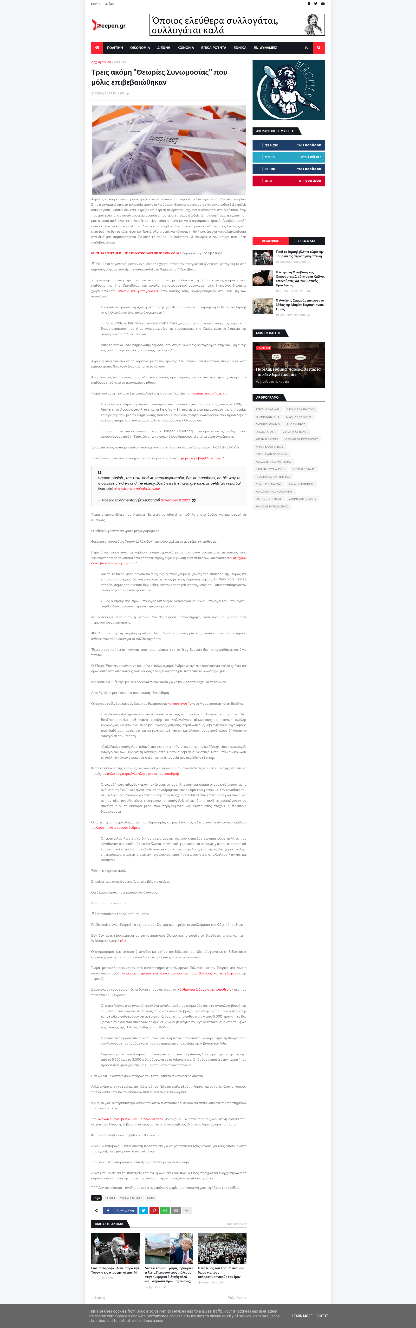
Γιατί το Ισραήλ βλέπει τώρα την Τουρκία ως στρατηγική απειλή (115, 1270)
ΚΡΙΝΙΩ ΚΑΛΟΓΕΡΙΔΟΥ (269, 447)
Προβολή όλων (237, 1224)
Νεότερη (99, 1297)
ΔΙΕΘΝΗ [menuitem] (163, 47)
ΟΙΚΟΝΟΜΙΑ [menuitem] (140, 47)
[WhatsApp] (165, 1210)
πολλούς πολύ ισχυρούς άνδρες (115, 827)
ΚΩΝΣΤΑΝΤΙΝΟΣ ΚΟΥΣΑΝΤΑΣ (274, 491)
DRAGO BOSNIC (266, 432)
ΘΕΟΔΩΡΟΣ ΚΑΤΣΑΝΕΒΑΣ (301, 439)
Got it (322, 1316)
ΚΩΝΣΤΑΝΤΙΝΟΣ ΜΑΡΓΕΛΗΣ (273, 462)
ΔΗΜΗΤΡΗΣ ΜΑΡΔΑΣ (268, 484)
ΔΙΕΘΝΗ (120, 62)
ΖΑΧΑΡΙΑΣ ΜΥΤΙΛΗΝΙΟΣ (270, 469)
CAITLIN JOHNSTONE (269, 499)
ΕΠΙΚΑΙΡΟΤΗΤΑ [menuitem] (213, 47)
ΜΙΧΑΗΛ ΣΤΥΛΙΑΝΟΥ (299, 417)
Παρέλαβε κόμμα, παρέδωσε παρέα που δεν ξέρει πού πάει (288, 372)
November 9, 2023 (175, 500)
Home (95, 4)
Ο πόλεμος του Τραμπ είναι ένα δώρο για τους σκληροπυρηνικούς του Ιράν (221, 1272)
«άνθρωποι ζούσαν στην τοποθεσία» (205, 989)
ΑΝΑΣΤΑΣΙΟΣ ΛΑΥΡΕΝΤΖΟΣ (273, 477)
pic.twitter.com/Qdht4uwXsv (137, 488)
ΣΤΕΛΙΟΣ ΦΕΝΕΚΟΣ (295, 432)
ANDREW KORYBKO (268, 424)
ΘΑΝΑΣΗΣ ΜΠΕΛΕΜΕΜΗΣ (272, 506)
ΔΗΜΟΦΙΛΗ (270, 241)
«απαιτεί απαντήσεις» (208, 393)
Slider (151, 1198)
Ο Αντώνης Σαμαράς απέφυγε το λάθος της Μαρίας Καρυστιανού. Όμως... (300, 304)
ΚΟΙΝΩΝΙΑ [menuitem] (185, 47)
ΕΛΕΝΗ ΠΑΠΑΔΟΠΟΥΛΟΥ (271, 454)
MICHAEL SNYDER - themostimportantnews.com (135, 253)
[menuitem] (97, 48)
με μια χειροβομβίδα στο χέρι (202, 458)
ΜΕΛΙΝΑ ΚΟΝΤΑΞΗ (267, 417)
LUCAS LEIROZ (296, 424)
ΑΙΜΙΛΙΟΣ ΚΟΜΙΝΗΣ (301, 484)
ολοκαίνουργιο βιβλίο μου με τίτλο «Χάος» (130, 1119)
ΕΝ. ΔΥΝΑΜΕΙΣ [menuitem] (265, 47)
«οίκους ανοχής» (180, 703)
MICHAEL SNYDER (131, 1198)
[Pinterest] (154, 1210)
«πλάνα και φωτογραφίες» (138, 291)
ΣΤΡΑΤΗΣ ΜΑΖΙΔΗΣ (268, 409)
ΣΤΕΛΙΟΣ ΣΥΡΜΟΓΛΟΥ (301, 409)
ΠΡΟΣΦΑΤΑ (306, 241)
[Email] (176, 1210)
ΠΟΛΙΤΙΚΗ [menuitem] (115, 47)
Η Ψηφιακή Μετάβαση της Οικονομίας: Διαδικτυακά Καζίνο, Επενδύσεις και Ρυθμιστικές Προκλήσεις (300, 279)
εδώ (123, 940)
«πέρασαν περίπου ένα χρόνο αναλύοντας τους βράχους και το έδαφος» (180, 973)
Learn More (302, 1316)
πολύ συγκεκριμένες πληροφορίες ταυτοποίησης (143, 773)
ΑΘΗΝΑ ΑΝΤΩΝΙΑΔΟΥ (302, 499)
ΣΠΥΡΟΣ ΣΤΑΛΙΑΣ (304, 469)
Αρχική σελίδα (101, 62)
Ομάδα (109, 4)
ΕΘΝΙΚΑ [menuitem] (240, 47)
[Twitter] (143, 1210)
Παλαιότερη (236, 1297)
